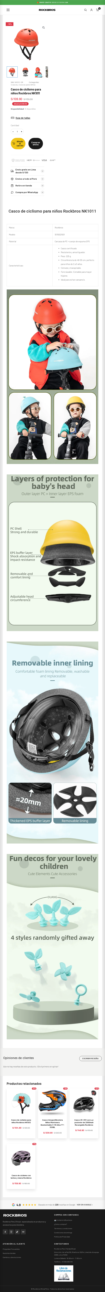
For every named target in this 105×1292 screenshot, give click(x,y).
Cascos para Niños (27, 85)
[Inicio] (15, 1215)
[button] (43, 27)
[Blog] (23, 1231)
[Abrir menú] (8, 10)
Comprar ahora (35, 143)
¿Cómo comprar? (60, 1224)
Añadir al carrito (20, 143)
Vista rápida (21, 1115)
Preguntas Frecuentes (11, 1249)
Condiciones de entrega (63, 1233)
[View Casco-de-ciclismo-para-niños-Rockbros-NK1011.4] (38, 71)
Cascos (14, 85)
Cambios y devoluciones (12, 1257)
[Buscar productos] (85, 10)
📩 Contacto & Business (63, 1220)
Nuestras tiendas (9, 1253)
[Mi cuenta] (91, 10)
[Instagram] (11, 1231)
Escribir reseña (90, 1058)
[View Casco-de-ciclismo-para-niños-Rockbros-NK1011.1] (12, 71)
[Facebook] (5, 1231)
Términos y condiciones (63, 1228)
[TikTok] (17, 1231)
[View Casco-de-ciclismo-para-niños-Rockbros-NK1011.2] (25, 71)
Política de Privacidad (62, 1237)
